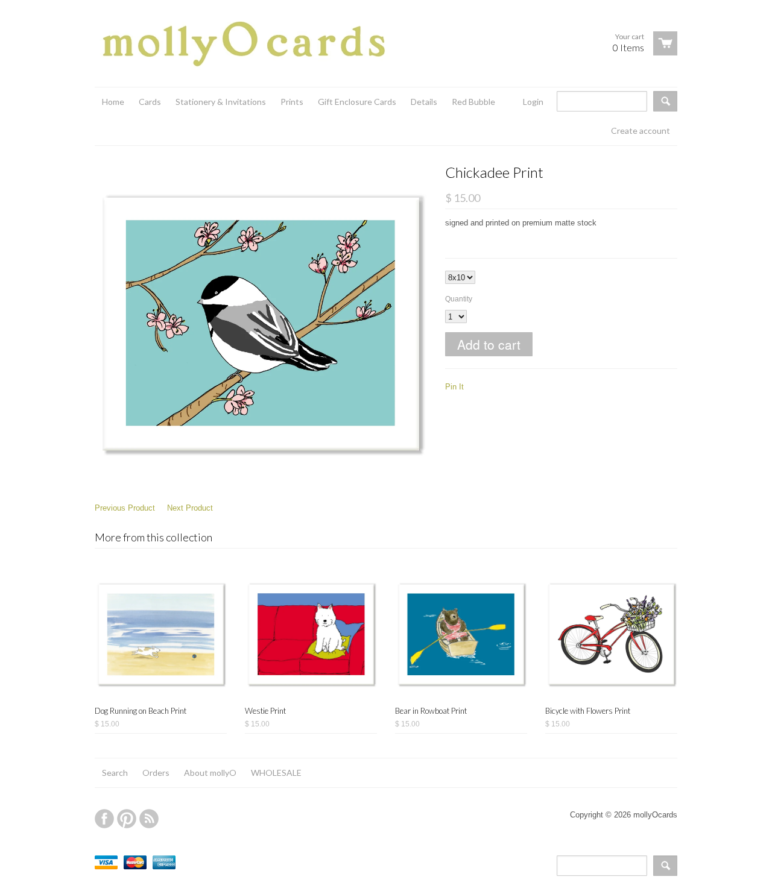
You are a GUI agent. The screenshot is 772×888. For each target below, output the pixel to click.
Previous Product (125, 507)
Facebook (104, 818)
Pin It (454, 386)
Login (533, 101)
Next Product (190, 507)
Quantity (458, 299)
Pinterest (126, 818)
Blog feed (149, 818)
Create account (640, 130)
